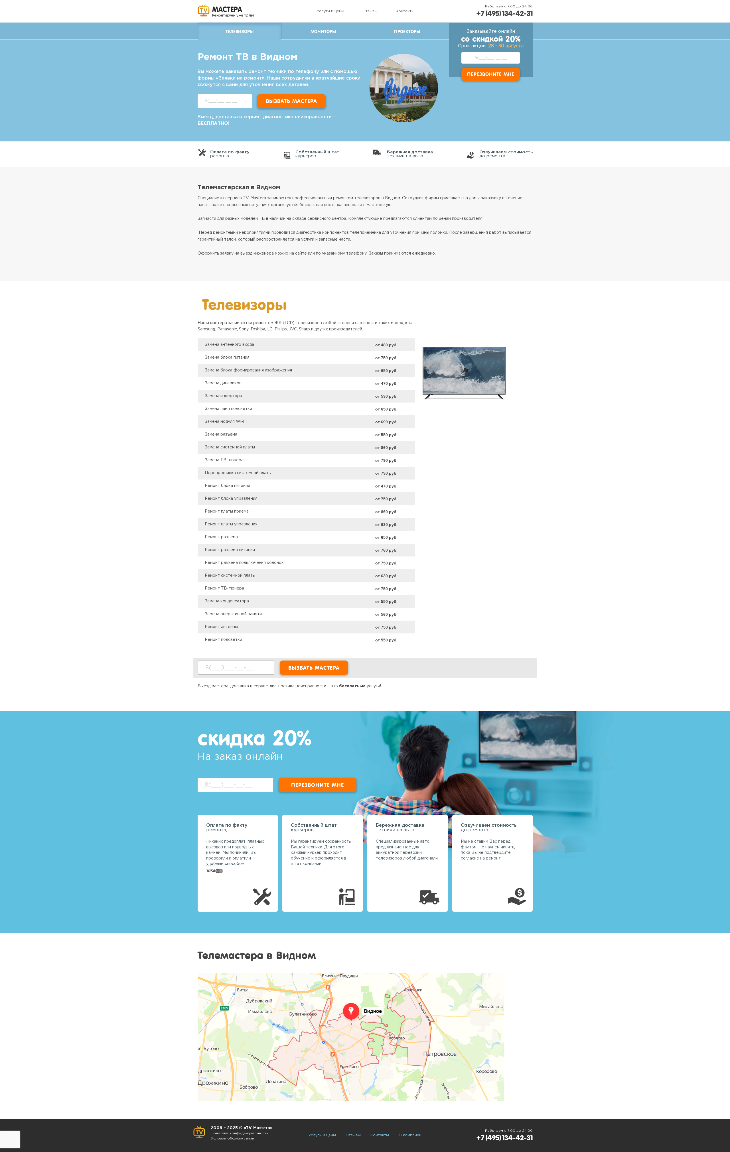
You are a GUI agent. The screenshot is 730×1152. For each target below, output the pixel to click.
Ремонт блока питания (227, 485)
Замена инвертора (223, 396)
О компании (410, 1135)
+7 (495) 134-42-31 (504, 13)
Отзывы (370, 11)
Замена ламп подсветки (228, 409)
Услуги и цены (330, 11)
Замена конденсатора (227, 601)
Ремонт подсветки (223, 639)
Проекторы (407, 31)
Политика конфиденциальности (240, 1133)
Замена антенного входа (229, 344)
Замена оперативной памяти (233, 614)
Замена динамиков (223, 383)
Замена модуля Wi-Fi (226, 421)
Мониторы (323, 31)
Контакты (405, 11)
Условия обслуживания (232, 1138)
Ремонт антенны (221, 627)
